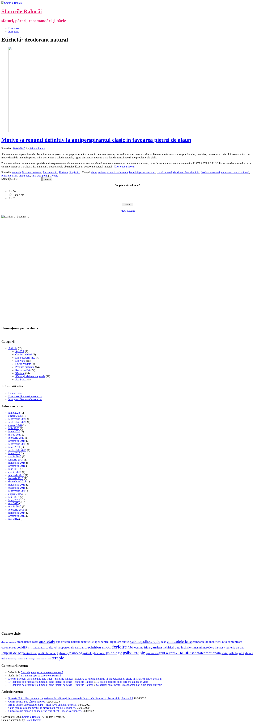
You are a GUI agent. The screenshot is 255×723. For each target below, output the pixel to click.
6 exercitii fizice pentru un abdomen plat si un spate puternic (129, 684)
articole (65, 641)
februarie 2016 (16, 475)
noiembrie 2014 (17, 512)
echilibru (94, 647)
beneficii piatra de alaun (142, 172)
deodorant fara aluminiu (186, 172)
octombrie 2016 (17, 465)
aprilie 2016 (14, 472)
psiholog (76, 653)
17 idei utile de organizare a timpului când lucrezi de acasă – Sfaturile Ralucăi (50, 681)
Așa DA (19, 351)
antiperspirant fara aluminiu (113, 172)
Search (5, 178)
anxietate (47, 641)
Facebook (13, 28)
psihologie (114, 653)
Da (14, 191)
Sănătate (63, 172)
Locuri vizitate (23, 363)
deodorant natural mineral (235, 172)
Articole (16, 172)
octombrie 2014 (17, 515)
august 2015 (15, 493)
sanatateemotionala (206, 653)
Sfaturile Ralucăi (21, 11)
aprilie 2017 (14, 456)
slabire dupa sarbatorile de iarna (38, 659)
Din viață (20, 360)
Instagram (13, 31)
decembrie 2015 (17, 481)
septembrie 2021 (17, 418)
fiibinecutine (135, 647)
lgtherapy (63, 653)
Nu (14, 198)
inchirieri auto (171, 647)
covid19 (22, 647)
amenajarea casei (27, 641)
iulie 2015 (13, 497)
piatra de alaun (9, 175)
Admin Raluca (37, 148)
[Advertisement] (27, 270)
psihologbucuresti (94, 653)
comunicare (235, 641)
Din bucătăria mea (25, 357)
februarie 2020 (16, 437)
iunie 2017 (14, 453)
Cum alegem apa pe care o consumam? (42, 672)
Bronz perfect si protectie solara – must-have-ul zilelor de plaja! (42, 704)
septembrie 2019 (17, 443)
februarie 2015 (16, 509)
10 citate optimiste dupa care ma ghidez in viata (122, 681)
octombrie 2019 (17, 440)
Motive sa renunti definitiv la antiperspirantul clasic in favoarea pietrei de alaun (96, 140)
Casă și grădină (23, 354)
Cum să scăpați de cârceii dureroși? (27, 701)
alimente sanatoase (8, 642)
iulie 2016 (13, 468)
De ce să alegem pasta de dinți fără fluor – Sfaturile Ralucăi (40, 678)
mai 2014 (13, 518)
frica (147, 647)
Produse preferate (31, 172)
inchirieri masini (191, 647)
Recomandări (50, 172)
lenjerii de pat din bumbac (39, 653)
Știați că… (21, 379)
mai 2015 (13, 503)
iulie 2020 (13, 428)
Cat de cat (18, 194)
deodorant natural (210, 172)
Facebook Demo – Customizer (25, 396)
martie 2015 (14, 506)
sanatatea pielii (40, 175)
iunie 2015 (14, 500)
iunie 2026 (14, 412)
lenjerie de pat (235, 647)
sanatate (182, 652)
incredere (208, 647)
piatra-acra (24, 175)
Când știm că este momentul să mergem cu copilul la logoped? (42, 707)
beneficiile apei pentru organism (100, 641)
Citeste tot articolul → (126, 166)
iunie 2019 (14, 447)
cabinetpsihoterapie (145, 641)
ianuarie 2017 (15, 459)
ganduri (156, 647)
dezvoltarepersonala (61, 647)
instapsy (220, 647)
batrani (75, 641)
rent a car (166, 653)
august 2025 (15, 415)
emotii (106, 647)
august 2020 (15, 425)
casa (163, 641)
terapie (58, 657)
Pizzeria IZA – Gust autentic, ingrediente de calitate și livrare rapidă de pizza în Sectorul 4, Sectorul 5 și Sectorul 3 (70, 698)
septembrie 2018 (17, 450)
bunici (126, 641)
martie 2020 (14, 434)
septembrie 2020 (17, 422)
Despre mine (15, 393)
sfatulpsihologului (233, 653)
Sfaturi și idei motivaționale (30, 376)
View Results (127, 210)
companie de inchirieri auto (209, 641)
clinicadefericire (179, 641)
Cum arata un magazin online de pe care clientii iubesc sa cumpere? (45, 710)
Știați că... (74, 172)
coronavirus (8, 647)
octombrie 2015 (17, 487)
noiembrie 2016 (17, 462)
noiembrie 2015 (17, 484)
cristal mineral (164, 172)
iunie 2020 (14, 431)
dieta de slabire (81, 648)
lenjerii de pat (12, 653)
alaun (94, 172)
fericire (119, 647)
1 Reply (53, 175)
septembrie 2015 (17, 490)
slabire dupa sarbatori (16, 659)
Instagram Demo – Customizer (25, 399)
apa (58, 641)
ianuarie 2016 (15, 478)
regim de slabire (152, 654)
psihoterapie (134, 652)
